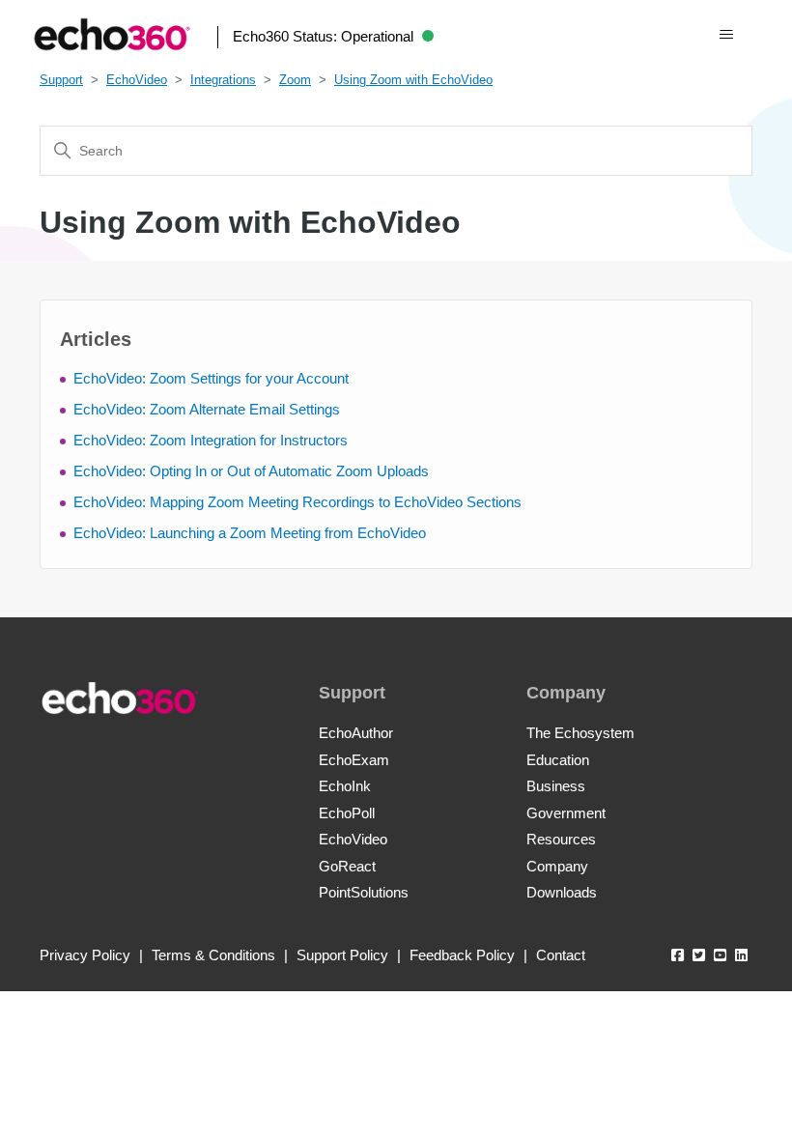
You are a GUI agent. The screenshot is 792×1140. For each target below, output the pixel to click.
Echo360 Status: (323, 36)
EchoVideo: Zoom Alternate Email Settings (206, 409)
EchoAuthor (356, 733)
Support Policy (342, 955)
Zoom (295, 79)
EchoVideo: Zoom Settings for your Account (211, 378)
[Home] (112, 34)
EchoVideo (136, 79)
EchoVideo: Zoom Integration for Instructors (210, 440)
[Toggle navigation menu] (726, 34)
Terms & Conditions (213, 955)
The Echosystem (580, 733)
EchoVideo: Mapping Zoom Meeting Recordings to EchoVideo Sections (297, 502)
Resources (561, 839)
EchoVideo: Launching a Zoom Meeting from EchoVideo (249, 533)
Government (566, 813)
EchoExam (354, 760)
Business (555, 786)
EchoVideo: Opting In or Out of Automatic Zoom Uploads (251, 471)
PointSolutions (364, 892)
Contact (560, 955)
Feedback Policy (462, 955)
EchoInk (345, 786)
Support (61, 79)
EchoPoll (347, 813)
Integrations (223, 79)
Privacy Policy (85, 955)
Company (557, 866)
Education (557, 760)
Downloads (561, 892)
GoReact (347, 866)
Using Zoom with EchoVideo (413, 79)
